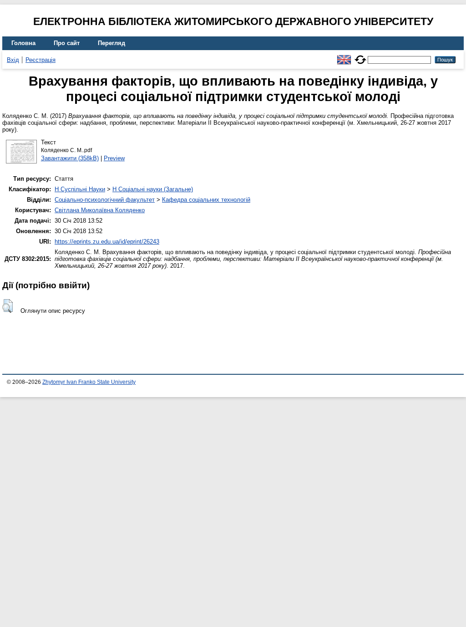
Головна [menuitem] (23, 43)
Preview (114, 158)
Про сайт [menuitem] (67, 43)
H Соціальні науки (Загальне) (152, 189)
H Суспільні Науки (80, 189)
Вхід (13, 59)
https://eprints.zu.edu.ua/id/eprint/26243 (107, 241)
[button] (7, 306)
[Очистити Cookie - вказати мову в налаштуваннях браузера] (360, 55)
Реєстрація (40, 59)
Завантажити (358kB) (70, 158)
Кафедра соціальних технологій (206, 199)
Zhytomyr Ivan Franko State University (89, 382)
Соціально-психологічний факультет (105, 199)
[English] (344, 55)
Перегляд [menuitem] (111, 43)
